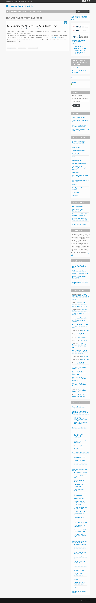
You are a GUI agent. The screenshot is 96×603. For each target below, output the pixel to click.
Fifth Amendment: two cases (80, 522)
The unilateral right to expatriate (79, 578)
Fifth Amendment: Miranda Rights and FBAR (80, 526)
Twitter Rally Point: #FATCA (78, 117)
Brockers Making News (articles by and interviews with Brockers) (80, 223)
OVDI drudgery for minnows (80, 472)
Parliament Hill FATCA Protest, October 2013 (79, 277)
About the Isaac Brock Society (18, 11)
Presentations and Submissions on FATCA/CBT (80, 180)
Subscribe (76, 105)
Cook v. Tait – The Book (79, 431)
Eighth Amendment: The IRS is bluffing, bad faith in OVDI (80, 536)
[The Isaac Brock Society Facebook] (85, 1)
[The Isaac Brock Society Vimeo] (87, 1)
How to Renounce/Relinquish (79, 163)
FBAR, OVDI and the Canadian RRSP (79, 485)
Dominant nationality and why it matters (79, 592)
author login (32, 11)
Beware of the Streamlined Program (78, 407)
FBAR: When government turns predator (79, 470)
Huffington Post (11, 48)
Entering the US (76, 153)
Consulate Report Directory (78, 150)
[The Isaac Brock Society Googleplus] (83, 1)
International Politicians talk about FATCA (80, 464)
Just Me (23, 28)
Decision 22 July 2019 (79, 46)
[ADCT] (80, 35)
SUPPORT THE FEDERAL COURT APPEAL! (78, 40)
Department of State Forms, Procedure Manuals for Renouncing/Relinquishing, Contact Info (79, 319)
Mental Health (75, 172)
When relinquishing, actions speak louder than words (80, 557)
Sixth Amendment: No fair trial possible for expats (80, 530)
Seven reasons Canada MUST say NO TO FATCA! (80, 456)
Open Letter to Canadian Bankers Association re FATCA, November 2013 (80, 282)
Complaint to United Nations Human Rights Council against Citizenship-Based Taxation (80, 17)
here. (14, 44)
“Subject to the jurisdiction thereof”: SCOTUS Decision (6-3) (80, 367)
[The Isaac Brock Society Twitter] (89, 1)
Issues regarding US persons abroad (39, 28)
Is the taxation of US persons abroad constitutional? (78, 435)
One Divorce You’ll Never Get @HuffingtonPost (32, 25)
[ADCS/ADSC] (80, 28)
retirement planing (32, 48)
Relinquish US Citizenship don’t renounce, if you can (79, 541)
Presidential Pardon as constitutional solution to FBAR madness (79, 503)
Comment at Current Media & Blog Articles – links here (80, 130)
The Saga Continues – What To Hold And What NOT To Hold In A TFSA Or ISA (80, 345)
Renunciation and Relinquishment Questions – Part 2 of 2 (80, 176)
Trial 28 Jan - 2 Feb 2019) (80, 48)
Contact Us (75, 195)
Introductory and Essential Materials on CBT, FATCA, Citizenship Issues (78, 143)
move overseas (56, 37)
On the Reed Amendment (80, 544)
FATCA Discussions (76, 157)
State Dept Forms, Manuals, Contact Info (79, 188)
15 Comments (51, 28)
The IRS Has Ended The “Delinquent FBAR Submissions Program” (80, 326)
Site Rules (74, 184)
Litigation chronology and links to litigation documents (80, 52)
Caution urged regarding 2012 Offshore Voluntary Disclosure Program (79, 266)
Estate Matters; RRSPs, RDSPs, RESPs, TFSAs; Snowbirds (79, 214)
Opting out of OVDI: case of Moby (80, 476)
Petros (73, 325)
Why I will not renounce (79, 587)
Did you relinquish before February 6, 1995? (80, 548)
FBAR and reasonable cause (79, 490)
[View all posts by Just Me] (26, 28)
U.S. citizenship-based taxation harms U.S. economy (79, 447)
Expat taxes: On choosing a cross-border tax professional (80, 441)
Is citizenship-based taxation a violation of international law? (79, 428)
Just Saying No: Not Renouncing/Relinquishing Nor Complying (79, 168)
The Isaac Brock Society (20, 6)
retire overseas (21, 48)
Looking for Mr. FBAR (79, 498)
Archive (39, 11)
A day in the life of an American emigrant (79, 574)
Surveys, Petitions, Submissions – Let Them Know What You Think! (80, 125)
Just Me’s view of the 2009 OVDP (80, 481)
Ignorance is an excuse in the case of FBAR (80, 494)
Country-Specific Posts (77, 206)
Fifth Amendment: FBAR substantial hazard (79, 518)
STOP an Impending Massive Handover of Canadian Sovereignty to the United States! (80, 272)
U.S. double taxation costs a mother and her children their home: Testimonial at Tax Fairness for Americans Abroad (80, 296)
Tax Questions (75, 192)
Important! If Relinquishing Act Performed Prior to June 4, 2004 (80, 219)
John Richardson (79, 68)
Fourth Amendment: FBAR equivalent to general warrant (80, 513)
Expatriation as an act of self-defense (79, 561)
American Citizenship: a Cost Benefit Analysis (79, 583)
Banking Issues (76, 147)
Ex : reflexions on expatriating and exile (79, 569)
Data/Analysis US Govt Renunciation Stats (77, 210)
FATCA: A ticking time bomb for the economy (80, 453)
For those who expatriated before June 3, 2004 (80, 552)
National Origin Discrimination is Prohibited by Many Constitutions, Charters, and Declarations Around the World (80, 413)
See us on (73, 82)
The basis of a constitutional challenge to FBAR (80, 508)
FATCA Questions (76, 160)
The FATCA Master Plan (79, 460)
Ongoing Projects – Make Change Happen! (80, 121)
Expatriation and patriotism (80, 565)
